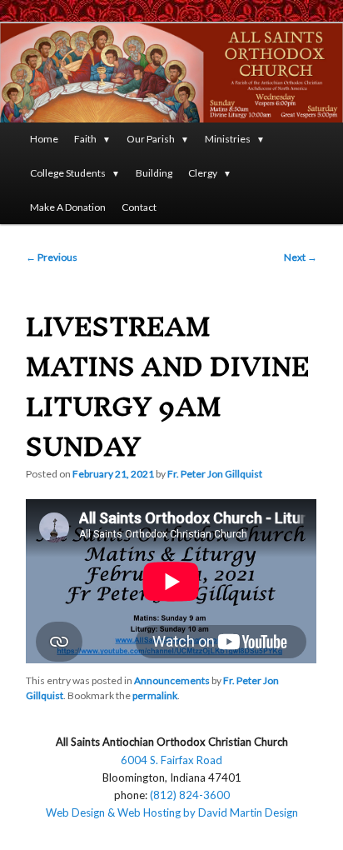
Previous (51, 257)
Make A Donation (68, 207)
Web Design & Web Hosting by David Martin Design (172, 812)
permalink (154, 695)
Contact (139, 207)
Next (300, 257)
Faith (85, 138)
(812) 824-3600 (190, 795)
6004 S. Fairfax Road (171, 760)
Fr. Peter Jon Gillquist (214, 474)
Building (154, 173)
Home (44, 138)
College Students (68, 173)
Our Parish (151, 138)
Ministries (228, 138)
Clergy (202, 173)
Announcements (172, 680)
